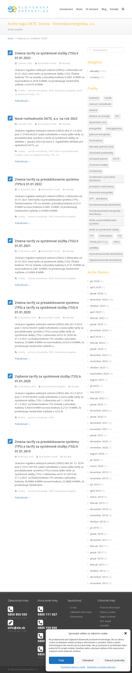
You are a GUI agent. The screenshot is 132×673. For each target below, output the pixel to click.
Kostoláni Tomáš (48, 63)
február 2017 (97, 546)
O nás (73, 607)
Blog (104, 9)
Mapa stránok (107, 616)
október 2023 (97, 367)
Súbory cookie (107, 612)
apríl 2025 (95, 312)
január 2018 (96, 533)
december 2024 (99, 330)
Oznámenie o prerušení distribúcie (102, 178)
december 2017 (99, 539)
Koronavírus (96, 140)
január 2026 (96, 293)
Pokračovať (21, 100)
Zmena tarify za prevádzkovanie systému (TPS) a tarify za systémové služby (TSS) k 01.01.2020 (47, 307)
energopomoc (114, 128)
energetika (95, 128)
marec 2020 (96, 466)
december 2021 (99, 422)
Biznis (79, 9)
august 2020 (97, 453)
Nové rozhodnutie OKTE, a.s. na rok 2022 (46, 118)
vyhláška (93, 247)
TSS (38, 94)
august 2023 (97, 379)
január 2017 (96, 552)
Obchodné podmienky (101, 152)
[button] (125, 633)
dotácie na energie (99, 116)
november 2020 (99, 447)
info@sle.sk (16, 628)
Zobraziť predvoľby (115, 660)
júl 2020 (94, 459)
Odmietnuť (88, 660)
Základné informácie (81, 612)
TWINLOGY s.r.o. (98, 241)
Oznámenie (95, 170)
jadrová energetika (99, 134)
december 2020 (99, 441)
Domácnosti (66, 9)
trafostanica (105, 235)
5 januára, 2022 (25, 63)
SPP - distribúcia (98, 198)
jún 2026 (95, 281)
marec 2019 (96, 496)
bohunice (94, 97)
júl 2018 (94, 527)
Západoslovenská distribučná (105, 260)
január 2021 (96, 435)
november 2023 (99, 361)
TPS (53, 154)
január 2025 (96, 324)
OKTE (51, 90)
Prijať (61, 660)
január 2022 (96, 416)
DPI (117, 116)
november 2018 (99, 515)
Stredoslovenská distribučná (104, 204)
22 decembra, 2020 (27, 251)
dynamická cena (97, 122)
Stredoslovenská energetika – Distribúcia (105, 212)
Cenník (107, 97)
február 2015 (97, 564)
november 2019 (99, 478)
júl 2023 (94, 385)
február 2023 (97, 398)
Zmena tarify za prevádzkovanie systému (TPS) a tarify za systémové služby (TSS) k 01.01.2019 (47, 446)
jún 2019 (95, 484)
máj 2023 (95, 392)
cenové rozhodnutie (37, 90)
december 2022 (99, 410)
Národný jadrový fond (101, 146)
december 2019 (99, 472)
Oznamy (94, 77)
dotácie (93, 110)
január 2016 (96, 558)
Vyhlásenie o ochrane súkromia (101, 667)
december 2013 (99, 576)
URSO (116, 241)
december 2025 (99, 299)
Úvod (10, 38)
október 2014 (97, 570)
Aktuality (66, 63)
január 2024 (96, 348)
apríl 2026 (95, 287)
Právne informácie (110, 607)
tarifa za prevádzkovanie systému (102, 221)
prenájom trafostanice (101, 186)
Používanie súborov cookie (73, 667)
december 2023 (99, 355)
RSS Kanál (105, 621)
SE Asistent (92, 9)
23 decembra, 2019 (27, 317)
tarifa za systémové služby (37, 154)
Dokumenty (76, 616)
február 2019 (97, 503)
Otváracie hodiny (98, 164)
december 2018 (99, 509)
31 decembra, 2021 (27, 189)
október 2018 (97, 521)
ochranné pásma (98, 158)
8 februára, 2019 (25, 456)
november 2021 (99, 429)
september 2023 (99, 373)
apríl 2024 (95, 336)
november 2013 (99, 583)
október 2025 (97, 305)
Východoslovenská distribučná (105, 253)
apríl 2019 (95, 490)
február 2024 (97, 342)
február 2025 (97, 318)
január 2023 (96, 404)
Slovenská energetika (65, 90)
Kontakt (114, 9)
